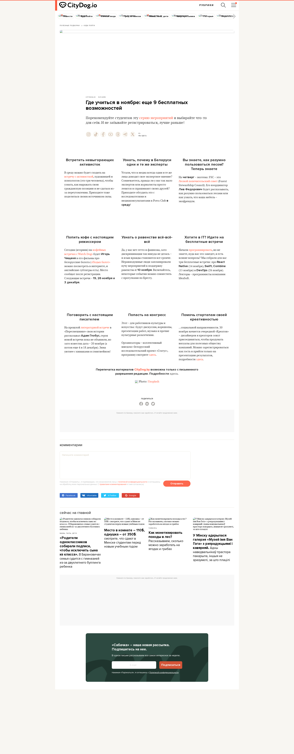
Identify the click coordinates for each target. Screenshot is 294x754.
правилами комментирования (113, 484)
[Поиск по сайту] (223, 5)
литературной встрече (95, 327)
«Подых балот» (100, 262)
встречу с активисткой (78, 176)
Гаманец (153, 528)
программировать (200, 250)
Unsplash (153, 381)
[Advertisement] (147, 422)
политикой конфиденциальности (132, 481)
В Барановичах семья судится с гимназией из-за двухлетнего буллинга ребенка (80, 552)
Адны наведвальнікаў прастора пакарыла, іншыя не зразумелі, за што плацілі (212, 547)
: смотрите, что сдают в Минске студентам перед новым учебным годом (124, 538)
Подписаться (170, 665)
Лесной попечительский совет (198, 181)
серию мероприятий (156, 118)
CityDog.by (142, 369)
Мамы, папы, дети (68, 533)
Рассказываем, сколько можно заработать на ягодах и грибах (166, 541)
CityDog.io (91, 97)
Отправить (176, 483)
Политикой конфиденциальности (164, 672)
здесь (152, 354)
